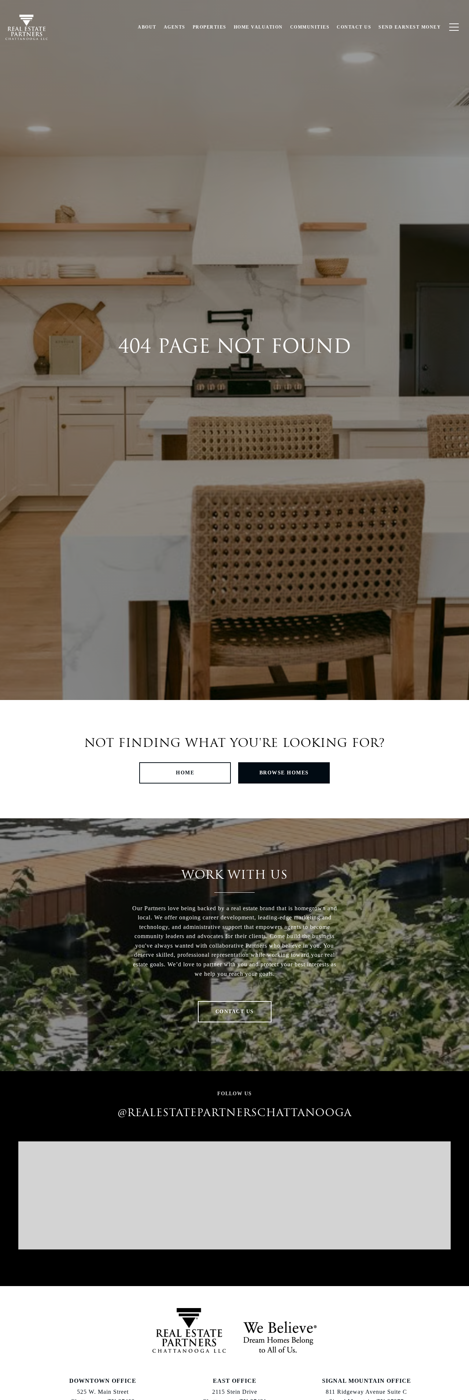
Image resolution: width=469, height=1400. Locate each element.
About (147, 27)
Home (185, 772)
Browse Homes (284, 772)
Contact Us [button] (234, 1011)
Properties (209, 27)
